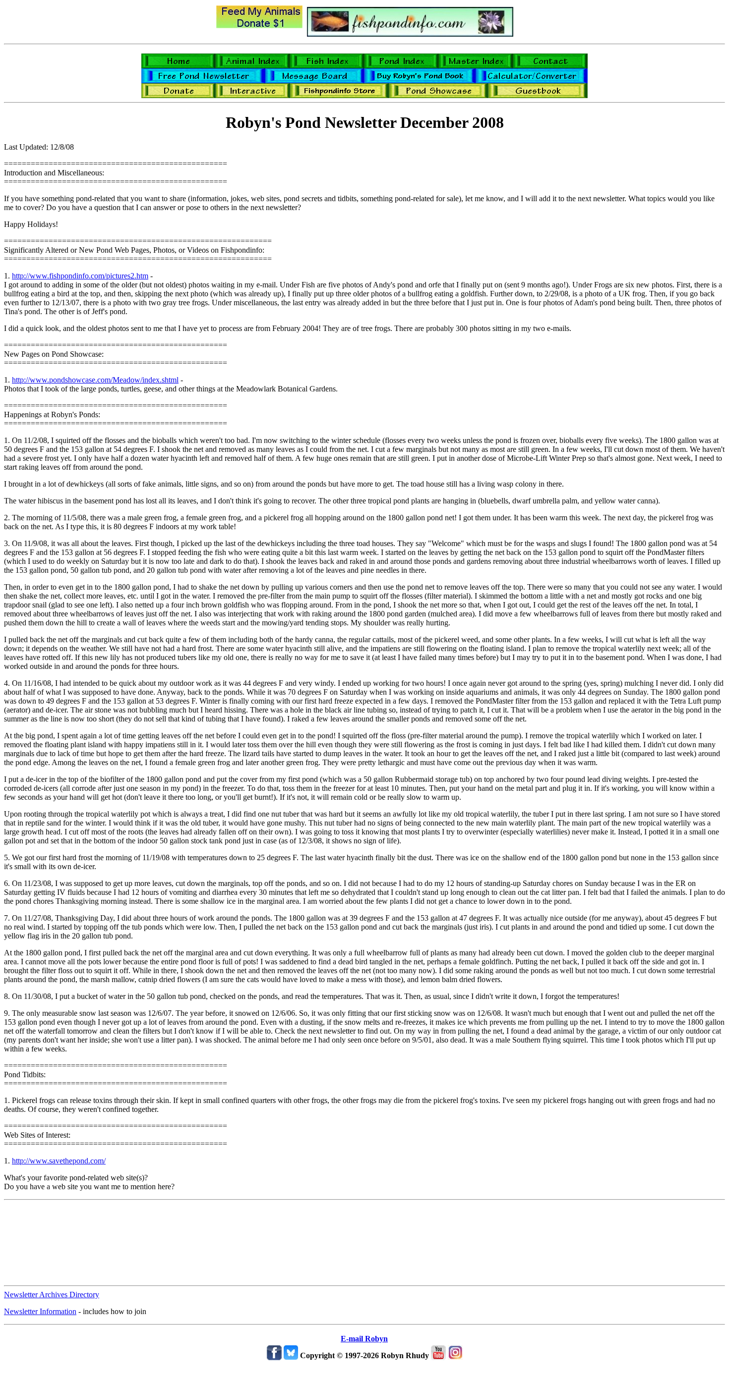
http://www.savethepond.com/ (59, 1161)
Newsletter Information (40, 1311)
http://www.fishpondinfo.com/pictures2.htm (80, 276)
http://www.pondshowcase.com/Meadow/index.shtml (95, 380)
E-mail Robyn (364, 1338)
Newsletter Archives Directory (51, 1294)
